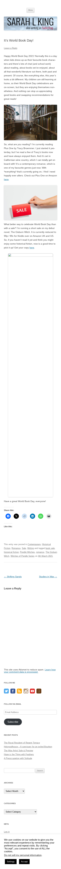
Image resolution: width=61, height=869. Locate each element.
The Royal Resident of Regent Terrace (22, 743)
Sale (24, 548)
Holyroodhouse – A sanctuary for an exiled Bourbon (28, 746)
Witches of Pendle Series (22, 556)
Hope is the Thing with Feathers (19, 754)
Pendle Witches (27, 552)
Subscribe (12, 722)
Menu (30, 10)
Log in (7, 832)
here (6, 179)
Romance (16, 548)
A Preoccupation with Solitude (18, 758)
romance (40, 552)
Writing (30, 548)
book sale (50, 548)
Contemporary (34, 544)
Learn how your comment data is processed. (30, 670)
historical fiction (11, 552)
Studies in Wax (48, 576)
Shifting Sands (13, 576)
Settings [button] (11, 861)
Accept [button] (24, 861)
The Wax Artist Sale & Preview (18, 750)
